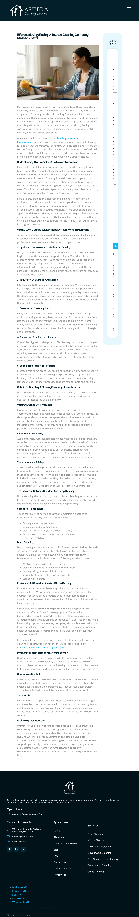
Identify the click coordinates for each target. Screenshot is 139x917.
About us (59, 837)
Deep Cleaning (95, 834)
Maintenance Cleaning (99, 846)
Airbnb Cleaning (96, 840)
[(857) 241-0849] (8, 841)
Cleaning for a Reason (66, 843)
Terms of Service (63, 868)
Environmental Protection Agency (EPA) (43, 647)
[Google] (16, 849)
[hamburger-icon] (129, 10)
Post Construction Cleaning (102, 859)
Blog (56, 849)
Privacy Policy (61, 874)
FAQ (56, 856)
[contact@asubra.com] (8, 836)
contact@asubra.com (22, 836)
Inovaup (27, 915)
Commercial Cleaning (99, 865)
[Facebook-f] (9, 849)
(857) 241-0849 (19, 841)
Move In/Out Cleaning (99, 852)
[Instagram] (23, 849)
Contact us (60, 862)
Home (57, 831)
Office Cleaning (96, 871)
